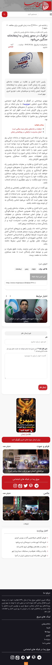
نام (46, 337)
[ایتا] (20, 485)
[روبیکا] (31, 485)
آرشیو (48, 635)
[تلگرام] (36, 485)
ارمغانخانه (19, 269)
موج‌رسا (27, 104)
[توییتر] (26, 485)
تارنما (48, 627)
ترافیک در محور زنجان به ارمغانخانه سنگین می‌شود (27, 37)
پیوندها (47, 631)
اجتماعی (10, 47)
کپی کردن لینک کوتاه (39, 276)
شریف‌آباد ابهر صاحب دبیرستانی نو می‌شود (30, 542)
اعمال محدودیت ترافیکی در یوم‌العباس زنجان (26, 132)
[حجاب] (26, 434)
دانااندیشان (46, 624)
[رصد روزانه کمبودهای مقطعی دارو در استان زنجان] (26, 311)
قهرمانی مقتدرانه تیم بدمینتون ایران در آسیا (30, 555)
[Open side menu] (51, 14)
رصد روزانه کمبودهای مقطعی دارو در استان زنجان (26, 320)
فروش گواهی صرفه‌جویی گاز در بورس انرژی (30, 537)
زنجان (26, 269)
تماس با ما (46, 643)
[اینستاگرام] (15, 485)
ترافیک (34, 269)
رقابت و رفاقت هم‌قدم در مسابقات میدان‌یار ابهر (29, 551)
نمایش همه (7, 446)
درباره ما (47, 639)
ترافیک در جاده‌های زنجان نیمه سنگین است (27, 129)
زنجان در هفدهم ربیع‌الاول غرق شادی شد (31, 546)
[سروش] (23, 657)
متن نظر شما (27, 350)
